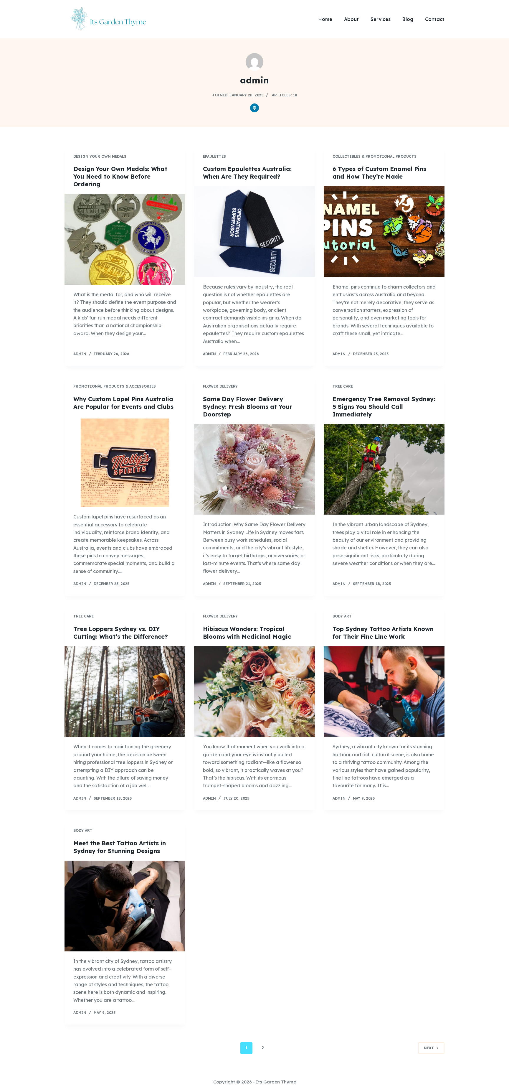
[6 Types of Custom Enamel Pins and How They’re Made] (384, 231)
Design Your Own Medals (99, 156)
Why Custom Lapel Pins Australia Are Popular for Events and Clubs (123, 402)
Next (429, 1048)
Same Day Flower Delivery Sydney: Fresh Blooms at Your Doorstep (247, 406)
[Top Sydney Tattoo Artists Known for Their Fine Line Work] (384, 691)
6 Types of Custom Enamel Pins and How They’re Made (379, 172)
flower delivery (220, 386)
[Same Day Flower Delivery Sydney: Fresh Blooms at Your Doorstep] (254, 469)
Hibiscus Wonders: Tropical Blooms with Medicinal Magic (247, 632)
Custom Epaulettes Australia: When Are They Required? (247, 172)
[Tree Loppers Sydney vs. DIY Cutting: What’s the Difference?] (125, 691)
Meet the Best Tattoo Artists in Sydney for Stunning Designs (119, 846)
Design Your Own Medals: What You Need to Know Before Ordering (120, 176)
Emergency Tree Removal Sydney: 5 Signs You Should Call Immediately (384, 406)
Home (325, 19)
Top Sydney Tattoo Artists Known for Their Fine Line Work (383, 632)
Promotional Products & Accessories (114, 386)
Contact (434, 19)
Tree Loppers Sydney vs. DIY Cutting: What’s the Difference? (120, 632)
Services (381, 19)
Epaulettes (214, 156)
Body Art (342, 616)
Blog (407, 19)
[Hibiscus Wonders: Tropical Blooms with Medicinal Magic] (254, 691)
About (351, 19)
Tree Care (343, 386)
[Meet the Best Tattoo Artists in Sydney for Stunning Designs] (125, 906)
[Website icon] (254, 107)
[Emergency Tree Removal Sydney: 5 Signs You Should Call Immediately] (384, 469)
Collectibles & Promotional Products (375, 156)
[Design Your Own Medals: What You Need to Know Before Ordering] (125, 239)
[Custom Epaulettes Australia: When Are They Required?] (254, 231)
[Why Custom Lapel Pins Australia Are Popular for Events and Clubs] (125, 461)
